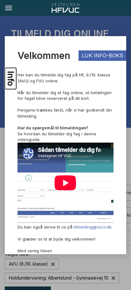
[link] (65, 8)
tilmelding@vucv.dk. (93, 227)
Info (11, 78)
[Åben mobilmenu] (8, 7)
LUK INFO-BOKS (102, 55)
